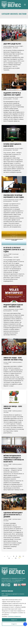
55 (15, 558)
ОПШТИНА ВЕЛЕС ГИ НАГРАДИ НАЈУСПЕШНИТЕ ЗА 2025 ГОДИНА (14, 196)
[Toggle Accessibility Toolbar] (25, 624)
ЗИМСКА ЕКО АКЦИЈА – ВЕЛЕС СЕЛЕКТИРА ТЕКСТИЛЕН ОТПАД (13, 359)
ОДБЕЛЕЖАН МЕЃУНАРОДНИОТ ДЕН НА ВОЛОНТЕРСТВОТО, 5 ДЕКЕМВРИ (13, 515)
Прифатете (14, 619)
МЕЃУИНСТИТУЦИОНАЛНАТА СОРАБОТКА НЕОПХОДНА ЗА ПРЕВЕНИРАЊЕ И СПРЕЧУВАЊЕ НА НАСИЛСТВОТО (14, 459)
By (8, 47)
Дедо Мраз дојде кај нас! (12, 44)
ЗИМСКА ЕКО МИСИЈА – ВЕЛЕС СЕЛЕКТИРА (13, 407)
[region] (14, 612)
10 (19, 556)
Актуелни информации (9, 46)
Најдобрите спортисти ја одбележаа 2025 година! (12, 94)
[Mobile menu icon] (24, 4)
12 (9, 558)
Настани (17, 46)
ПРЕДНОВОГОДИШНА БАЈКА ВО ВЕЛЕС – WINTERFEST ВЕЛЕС (13, 306)
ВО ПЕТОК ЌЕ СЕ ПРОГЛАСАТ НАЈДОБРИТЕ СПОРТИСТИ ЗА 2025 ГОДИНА (14, 250)
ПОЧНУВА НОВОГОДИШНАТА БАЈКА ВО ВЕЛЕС (12, 145)
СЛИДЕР (21, 46)
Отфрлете (14, 624)
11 (23, 556)
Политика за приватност (14, 616)
